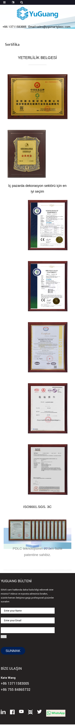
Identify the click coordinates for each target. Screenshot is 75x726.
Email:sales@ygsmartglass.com (49, 27)
